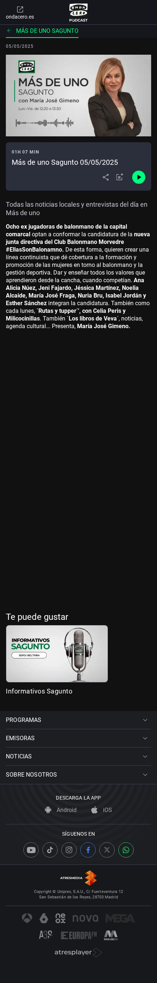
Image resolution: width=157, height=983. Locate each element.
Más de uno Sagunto (47, 30)
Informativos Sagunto (39, 691)
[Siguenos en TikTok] (50, 850)
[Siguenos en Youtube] (31, 850)
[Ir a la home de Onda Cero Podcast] (78, 12)
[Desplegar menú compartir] (105, 177)
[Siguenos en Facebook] (88, 850)
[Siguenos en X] (107, 850)
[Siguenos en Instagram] (69, 850)
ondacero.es (20, 17)
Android (66, 810)
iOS (107, 810)
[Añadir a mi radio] (119, 177)
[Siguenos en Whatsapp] (126, 850)
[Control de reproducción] (138, 177)
